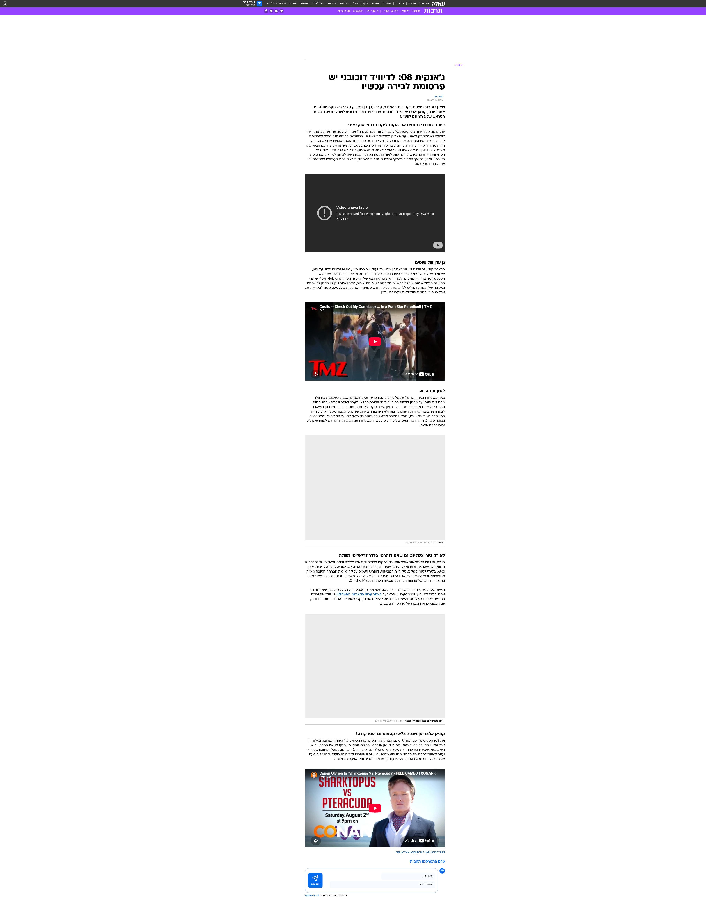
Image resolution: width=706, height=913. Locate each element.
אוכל (356, 3)
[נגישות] (5, 3)
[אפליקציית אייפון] (276, 11)
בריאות (344, 3)
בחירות (399, 3)
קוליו (397, 852)
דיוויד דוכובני (438, 852)
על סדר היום (372, 11)
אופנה (304, 3)
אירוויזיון (405, 11)
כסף (365, 3)
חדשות (424, 3)
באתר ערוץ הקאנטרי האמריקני (359, 594)
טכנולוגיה (318, 3)
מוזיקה (394, 11)
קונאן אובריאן (408, 852)
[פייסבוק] (266, 11)
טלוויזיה (416, 11)
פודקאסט (358, 11)
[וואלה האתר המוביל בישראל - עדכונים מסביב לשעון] (438, 4)
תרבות (387, 3)
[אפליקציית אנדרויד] (281, 11)
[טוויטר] (271, 11)
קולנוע (385, 11)
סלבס (375, 3)
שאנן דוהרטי (423, 852)
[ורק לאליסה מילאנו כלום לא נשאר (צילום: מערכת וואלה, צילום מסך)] (375, 669)
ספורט (412, 3)
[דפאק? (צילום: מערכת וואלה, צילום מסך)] (375, 490)
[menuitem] (422, 4)
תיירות (332, 3)
